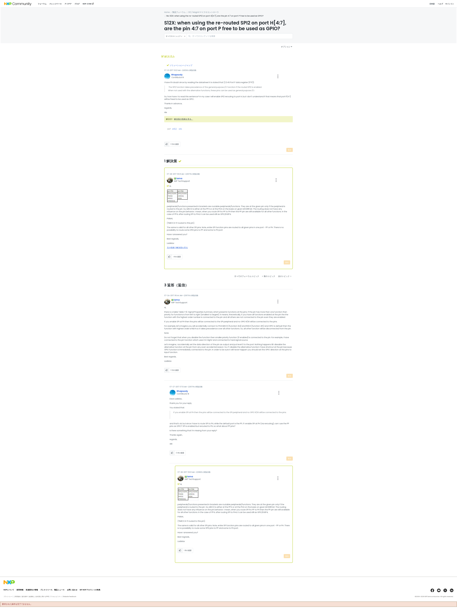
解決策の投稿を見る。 (183, 119)
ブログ (77, 4)
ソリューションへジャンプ (180, 65)
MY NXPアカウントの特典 (90, 590)
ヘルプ (440, 4)
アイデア (68, 4)
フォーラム (42, 4)
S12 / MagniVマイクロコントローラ (203, 12)
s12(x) (174, 129)
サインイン (449, 4)
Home (167, 12)
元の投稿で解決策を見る (177, 247)
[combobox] (240, 36)
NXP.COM (87, 4)
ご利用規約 (17, 596)
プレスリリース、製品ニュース (52, 590)
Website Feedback (69, 596)
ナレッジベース (56, 4)
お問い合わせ (72, 590)
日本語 (432, 4)
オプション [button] (286, 46)
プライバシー (8, 596)
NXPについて (9, 590)
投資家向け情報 (32, 590)
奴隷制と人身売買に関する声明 (39, 596)
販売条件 (25, 596)
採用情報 (20, 590)
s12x (180, 129)
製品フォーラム (179, 12)
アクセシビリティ (56, 596)
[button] (278, 76)
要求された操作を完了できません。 (17, 604)
